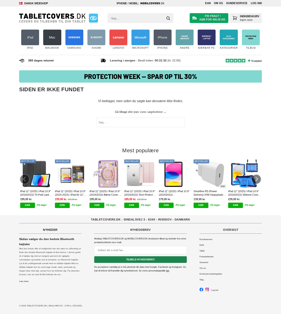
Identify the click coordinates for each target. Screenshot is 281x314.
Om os (218, 3)
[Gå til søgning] (168, 18)
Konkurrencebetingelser (211, 274)
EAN (208, 3)
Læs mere (24, 281)
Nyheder (50, 229)
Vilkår (202, 251)
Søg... (202, 279)
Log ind (256, 3)
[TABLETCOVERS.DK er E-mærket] (93, 18)
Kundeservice (236, 3)
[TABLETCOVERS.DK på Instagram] (207, 291)
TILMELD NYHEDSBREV (140, 259)
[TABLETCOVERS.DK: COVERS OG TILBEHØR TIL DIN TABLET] (52, 18)
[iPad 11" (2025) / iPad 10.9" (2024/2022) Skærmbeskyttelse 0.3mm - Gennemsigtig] (175, 173)
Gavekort (204, 262)
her (167, 270)
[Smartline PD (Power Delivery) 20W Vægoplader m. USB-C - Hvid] (210, 173)
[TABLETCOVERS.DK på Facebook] (201, 291)
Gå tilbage (121, 111)
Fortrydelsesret (207, 256)
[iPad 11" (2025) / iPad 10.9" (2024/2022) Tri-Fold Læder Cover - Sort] (36, 173)
